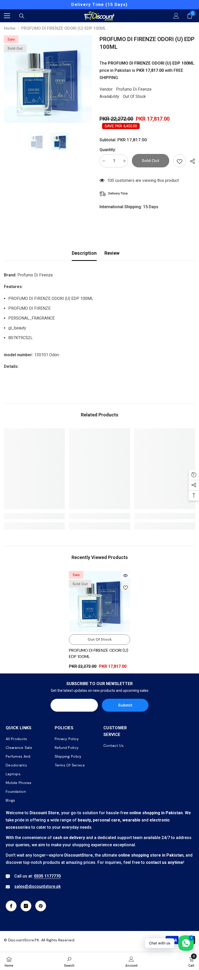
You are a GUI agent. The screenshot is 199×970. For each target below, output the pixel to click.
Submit (125, 705)
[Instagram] (25, 906)
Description (84, 253)
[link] (34, 516)
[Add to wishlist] (179, 160)
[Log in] (176, 16)
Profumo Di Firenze (134, 89)
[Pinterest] (40, 906)
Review (111, 253)
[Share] (190, 161)
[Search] (22, 16)
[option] (48, 79)
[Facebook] (11, 906)
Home (9, 28)
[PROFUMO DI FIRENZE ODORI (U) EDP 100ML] (99, 601)
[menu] (7, 16)
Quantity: (108, 149)
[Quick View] (125, 575)
